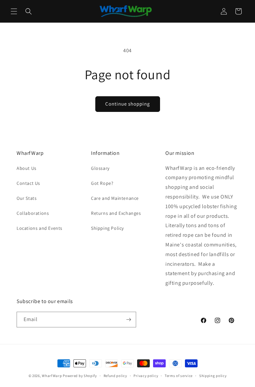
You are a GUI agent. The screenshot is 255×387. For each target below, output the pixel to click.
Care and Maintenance (115, 198)
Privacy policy (145, 375)
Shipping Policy (107, 228)
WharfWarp (52, 375)
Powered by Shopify (80, 375)
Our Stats (27, 198)
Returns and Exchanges (116, 213)
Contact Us (28, 183)
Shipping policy (213, 375)
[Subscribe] (128, 319)
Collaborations (33, 213)
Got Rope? (102, 183)
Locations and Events (39, 228)
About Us (27, 168)
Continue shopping (127, 104)
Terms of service (179, 375)
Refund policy (115, 375)
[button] (14, 11)
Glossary (100, 168)
